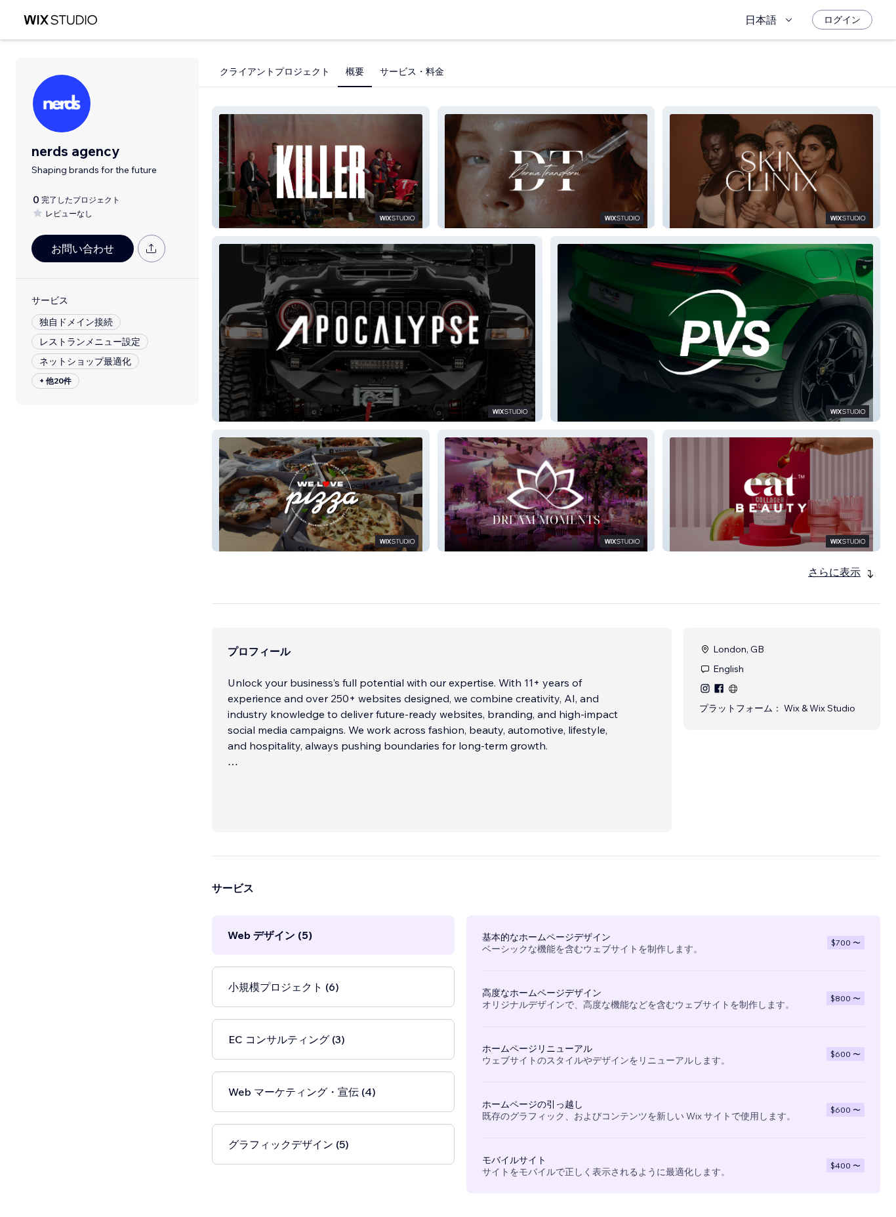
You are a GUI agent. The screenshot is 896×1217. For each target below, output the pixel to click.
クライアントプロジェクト (275, 71)
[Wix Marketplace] (60, 20)
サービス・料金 (412, 71)
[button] (321, 167)
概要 (355, 71)
